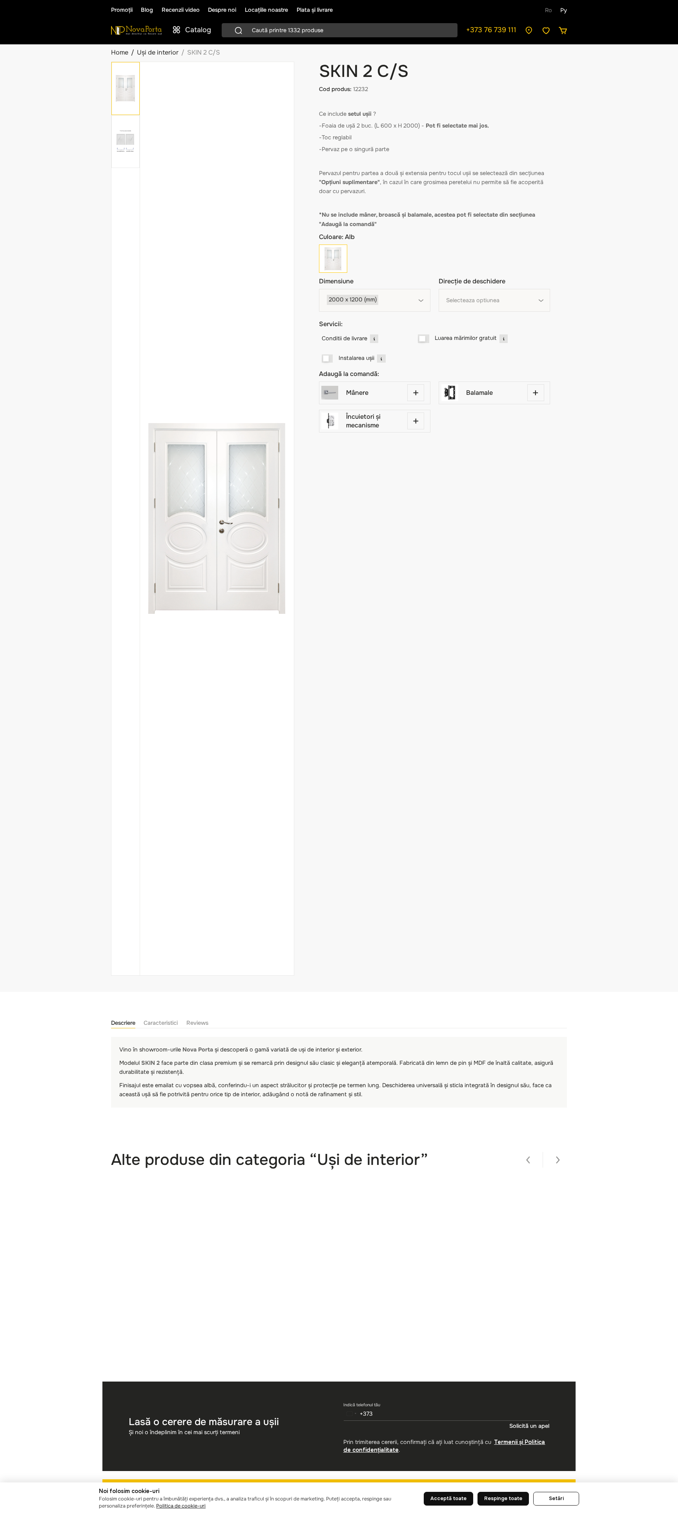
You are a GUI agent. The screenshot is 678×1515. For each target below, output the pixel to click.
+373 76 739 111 (491, 30)
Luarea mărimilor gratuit (465, 337)
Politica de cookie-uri (181, 1506)
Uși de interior (158, 52)
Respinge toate (503, 1498)
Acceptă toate (448, 1498)
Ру (563, 10)
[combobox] (374, 300)
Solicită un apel (529, 1425)
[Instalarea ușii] (327, 358)
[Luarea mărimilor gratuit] (423, 338)
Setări (556, 1498)
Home (119, 52)
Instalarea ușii (356, 357)
